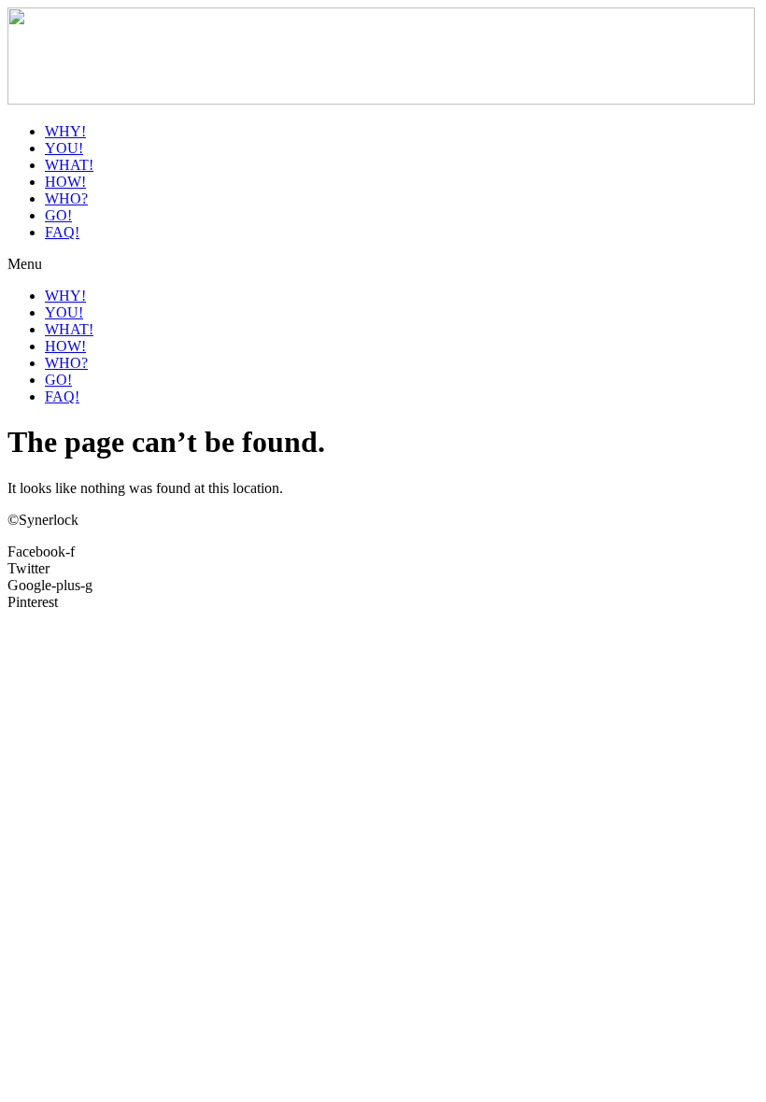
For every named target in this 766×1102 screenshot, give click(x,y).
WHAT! (69, 165)
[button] (383, 264)
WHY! (65, 131)
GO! (58, 215)
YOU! (64, 148)
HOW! (65, 182)
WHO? (66, 198)
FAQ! (62, 232)
